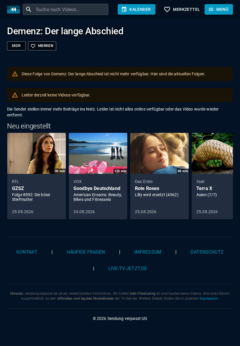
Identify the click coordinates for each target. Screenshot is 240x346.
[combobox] (71, 9)
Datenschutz (207, 252)
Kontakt (26, 252)
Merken (41, 46)
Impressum (147, 252)
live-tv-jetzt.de (127, 268)
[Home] (15, 9)
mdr (16, 45)
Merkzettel (182, 9)
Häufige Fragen (86, 252)
